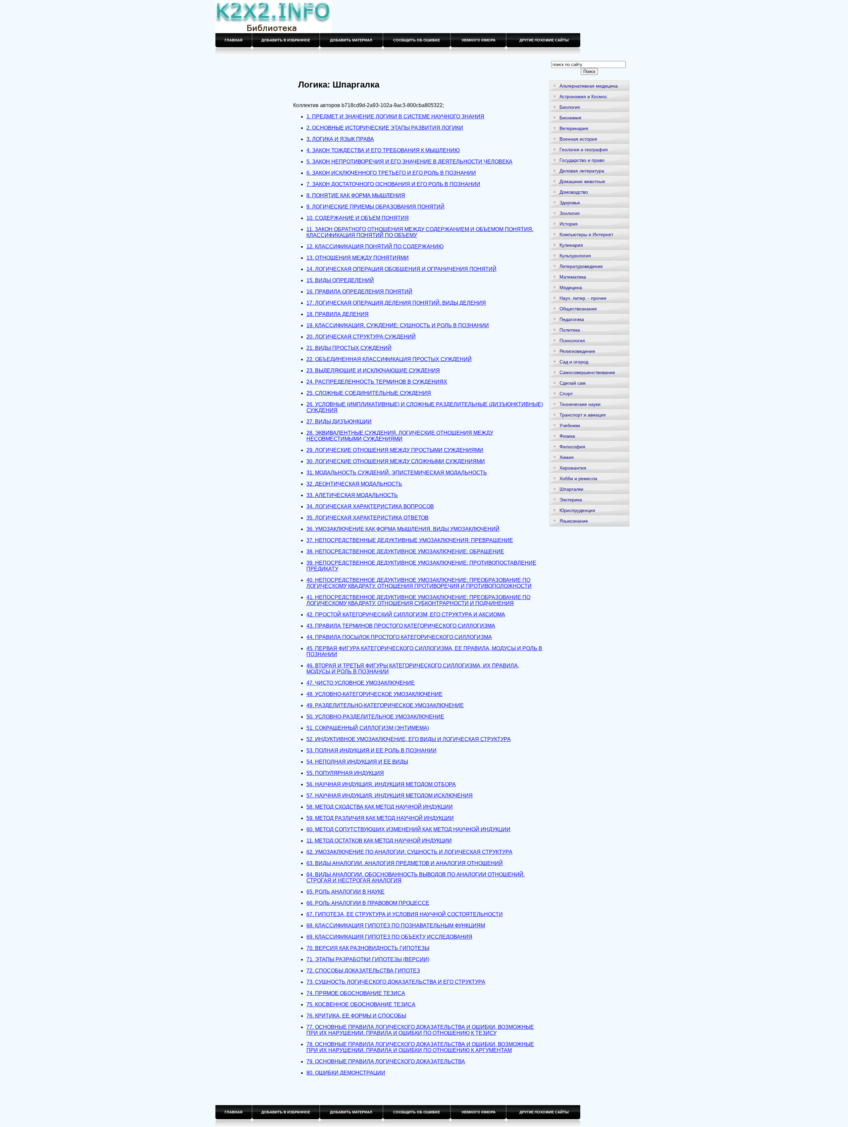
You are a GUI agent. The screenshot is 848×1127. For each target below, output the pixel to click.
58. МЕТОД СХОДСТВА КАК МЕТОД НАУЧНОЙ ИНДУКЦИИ (379, 807)
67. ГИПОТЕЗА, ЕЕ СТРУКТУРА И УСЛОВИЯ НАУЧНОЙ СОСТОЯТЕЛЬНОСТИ (404, 914)
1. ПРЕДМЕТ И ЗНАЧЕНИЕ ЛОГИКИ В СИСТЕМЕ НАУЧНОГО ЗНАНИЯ (395, 116)
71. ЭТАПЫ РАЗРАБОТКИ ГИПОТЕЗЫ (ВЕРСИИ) (367, 959)
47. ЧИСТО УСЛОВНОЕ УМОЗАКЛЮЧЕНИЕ (360, 683)
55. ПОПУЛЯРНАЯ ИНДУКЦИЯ (345, 773)
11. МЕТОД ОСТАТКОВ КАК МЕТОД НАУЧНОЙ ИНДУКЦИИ (379, 841)
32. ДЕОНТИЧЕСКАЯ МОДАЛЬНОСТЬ (354, 484)
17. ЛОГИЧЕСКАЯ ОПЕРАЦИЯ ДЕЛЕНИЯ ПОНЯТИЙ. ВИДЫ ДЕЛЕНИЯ (396, 303)
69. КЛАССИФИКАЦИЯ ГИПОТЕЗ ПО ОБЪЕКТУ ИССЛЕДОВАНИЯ (389, 937)
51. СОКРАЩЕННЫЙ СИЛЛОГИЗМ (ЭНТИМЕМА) (367, 728)
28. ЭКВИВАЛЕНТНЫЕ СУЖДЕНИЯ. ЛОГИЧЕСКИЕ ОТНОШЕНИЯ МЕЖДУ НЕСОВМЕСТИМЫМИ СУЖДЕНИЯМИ (399, 436)
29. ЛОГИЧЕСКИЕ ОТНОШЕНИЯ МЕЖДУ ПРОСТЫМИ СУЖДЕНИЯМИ (394, 450)
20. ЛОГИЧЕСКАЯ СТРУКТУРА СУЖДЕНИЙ (361, 337)
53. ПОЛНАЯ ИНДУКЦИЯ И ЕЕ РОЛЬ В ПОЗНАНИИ (371, 750)
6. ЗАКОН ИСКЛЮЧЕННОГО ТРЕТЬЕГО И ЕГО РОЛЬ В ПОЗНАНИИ (391, 173)
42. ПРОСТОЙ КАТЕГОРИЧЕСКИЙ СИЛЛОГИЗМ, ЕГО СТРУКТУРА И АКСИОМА (405, 614)
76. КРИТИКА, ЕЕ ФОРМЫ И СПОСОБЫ (356, 1016)
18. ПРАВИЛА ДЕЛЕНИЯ (337, 314)
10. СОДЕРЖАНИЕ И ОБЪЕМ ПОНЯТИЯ (357, 218)
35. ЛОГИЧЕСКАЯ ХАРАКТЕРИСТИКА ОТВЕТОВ (367, 518)
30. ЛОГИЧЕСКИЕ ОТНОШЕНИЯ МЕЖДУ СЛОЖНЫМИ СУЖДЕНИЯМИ (395, 461)
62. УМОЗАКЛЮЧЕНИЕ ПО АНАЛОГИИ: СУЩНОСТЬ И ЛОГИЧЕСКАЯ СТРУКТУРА (409, 852)
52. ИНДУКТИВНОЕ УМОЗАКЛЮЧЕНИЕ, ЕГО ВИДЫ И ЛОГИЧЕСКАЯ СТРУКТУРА (408, 739)
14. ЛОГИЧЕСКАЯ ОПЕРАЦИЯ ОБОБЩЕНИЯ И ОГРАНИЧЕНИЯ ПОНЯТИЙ (401, 269)
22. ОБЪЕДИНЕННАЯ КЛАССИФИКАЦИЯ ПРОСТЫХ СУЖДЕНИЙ (389, 359)
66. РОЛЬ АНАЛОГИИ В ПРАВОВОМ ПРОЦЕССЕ (367, 903)
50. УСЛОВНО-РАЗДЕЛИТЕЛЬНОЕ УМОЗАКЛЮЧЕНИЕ (375, 717)
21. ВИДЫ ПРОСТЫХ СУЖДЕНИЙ (349, 348)
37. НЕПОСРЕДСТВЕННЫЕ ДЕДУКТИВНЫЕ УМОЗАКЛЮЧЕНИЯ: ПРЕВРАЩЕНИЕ (409, 540)
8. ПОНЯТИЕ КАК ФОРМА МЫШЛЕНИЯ (355, 195)
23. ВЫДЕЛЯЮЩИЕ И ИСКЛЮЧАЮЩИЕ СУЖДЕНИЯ (373, 370)
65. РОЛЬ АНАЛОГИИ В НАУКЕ (345, 892)
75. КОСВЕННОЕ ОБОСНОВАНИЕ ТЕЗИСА (360, 1004)
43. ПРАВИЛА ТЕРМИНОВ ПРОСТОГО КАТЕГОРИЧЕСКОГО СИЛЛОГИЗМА (400, 626)
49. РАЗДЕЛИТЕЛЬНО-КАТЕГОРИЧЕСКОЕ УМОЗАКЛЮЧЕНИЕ (385, 705)
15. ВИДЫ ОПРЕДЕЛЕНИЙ (340, 280)
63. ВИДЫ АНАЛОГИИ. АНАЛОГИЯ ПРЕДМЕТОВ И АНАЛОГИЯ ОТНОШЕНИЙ (404, 863)
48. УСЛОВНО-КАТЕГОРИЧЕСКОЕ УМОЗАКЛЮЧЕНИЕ (374, 694)
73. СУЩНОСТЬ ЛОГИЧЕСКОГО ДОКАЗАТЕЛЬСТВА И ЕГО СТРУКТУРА (395, 982)
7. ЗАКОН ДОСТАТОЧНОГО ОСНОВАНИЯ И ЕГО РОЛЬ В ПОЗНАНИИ (393, 184)
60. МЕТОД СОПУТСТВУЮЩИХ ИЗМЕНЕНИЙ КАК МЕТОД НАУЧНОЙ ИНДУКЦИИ (408, 829)
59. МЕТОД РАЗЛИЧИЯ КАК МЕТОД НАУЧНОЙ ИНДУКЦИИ (380, 818)
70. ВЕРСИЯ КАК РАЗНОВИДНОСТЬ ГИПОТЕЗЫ (367, 948)
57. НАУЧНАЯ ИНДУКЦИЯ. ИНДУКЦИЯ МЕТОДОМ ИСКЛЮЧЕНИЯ (389, 795)
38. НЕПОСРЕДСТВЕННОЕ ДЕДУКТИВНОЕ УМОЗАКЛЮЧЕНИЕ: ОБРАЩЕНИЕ (405, 551)
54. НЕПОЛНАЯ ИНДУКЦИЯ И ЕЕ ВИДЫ (357, 762)
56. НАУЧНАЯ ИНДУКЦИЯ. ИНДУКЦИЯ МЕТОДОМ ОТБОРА (381, 784)
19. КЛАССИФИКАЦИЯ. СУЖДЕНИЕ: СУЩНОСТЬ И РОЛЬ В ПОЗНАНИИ (397, 325)
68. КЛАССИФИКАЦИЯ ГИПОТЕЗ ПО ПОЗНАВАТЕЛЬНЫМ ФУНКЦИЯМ (395, 925)
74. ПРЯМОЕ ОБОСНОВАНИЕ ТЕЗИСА (355, 993)
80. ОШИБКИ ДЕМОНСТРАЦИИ (345, 1073)
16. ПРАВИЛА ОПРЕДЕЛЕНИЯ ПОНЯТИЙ (359, 291)
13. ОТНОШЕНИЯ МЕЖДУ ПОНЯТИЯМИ (357, 258)
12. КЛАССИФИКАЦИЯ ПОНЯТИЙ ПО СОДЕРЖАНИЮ (375, 246)
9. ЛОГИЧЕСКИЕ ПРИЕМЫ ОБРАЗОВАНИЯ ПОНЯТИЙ (375, 207)
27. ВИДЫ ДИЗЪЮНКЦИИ (339, 421)
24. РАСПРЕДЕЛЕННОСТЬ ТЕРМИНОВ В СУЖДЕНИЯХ (376, 382)
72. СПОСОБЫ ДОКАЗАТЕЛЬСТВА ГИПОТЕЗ (363, 970)
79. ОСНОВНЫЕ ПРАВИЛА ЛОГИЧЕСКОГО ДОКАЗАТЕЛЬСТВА (385, 1061)
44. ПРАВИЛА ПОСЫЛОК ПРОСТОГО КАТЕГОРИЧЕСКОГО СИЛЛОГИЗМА (399, 637)
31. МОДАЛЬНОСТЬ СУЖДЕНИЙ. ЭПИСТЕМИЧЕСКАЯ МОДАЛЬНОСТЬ (396, 472)
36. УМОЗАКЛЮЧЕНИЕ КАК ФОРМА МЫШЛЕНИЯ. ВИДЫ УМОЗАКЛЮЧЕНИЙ (403, 529)
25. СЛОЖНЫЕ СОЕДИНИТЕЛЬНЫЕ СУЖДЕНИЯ (368, 393)
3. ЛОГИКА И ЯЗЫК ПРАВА (340, 139)
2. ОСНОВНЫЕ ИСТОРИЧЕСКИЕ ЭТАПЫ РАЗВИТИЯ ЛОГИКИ (384, 128)
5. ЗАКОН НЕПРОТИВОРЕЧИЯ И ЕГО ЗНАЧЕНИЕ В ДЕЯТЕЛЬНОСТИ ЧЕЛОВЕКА (409, 161)
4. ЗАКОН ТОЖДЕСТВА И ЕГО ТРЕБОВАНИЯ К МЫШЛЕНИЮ (383, 150)
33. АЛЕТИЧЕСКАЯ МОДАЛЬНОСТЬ (352, 495)
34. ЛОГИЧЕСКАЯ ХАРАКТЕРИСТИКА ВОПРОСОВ (370, 506)
